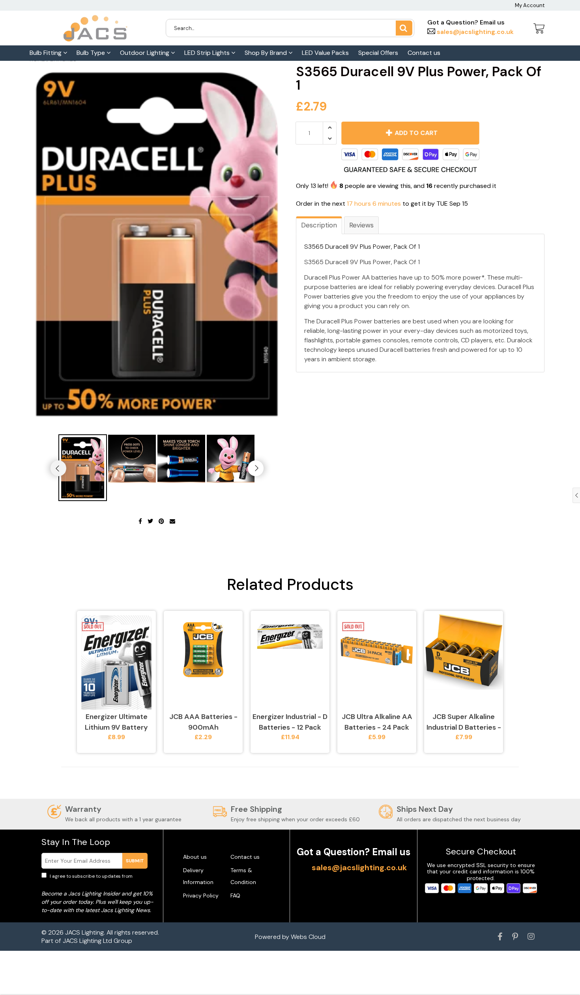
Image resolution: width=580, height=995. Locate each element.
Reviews (361, 225)
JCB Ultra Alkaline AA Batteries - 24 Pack (377, 722)
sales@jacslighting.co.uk (474, 32)
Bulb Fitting (46, 53)
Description (319, 225)
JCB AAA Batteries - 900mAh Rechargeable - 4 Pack (203, 722)
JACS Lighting (84, 932)
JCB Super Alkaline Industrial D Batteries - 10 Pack (464, 722)
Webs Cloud (308, 937)
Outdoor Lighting (145, 53)
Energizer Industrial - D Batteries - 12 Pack (290, 722)
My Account (529, 5)
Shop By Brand (266, 53)
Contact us (424, 53)
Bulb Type (92, 53)
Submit (135, 861)
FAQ (235, 895)
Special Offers (378, 53)
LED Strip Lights (207, 53)
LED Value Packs (325, 53)
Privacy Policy (201, 895)
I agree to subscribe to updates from (96, 879)
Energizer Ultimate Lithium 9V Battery (116, 722)
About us (195, 856)
